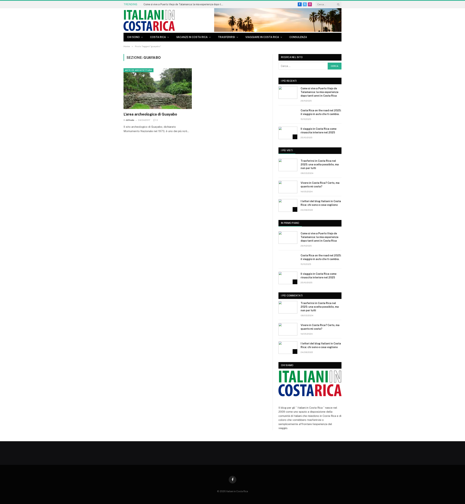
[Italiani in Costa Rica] (149, 20)
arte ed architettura (138, 70)
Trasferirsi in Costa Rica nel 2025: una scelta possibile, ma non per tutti (320, 164)
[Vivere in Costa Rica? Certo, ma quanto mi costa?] (287, 187)
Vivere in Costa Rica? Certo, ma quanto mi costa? (320, 184)
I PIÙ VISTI (287, 150)
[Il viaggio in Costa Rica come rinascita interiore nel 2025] (287, 133)
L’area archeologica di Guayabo (150, 114)
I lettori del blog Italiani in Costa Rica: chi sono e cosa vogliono (321, 203)
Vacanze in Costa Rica (192, 37)
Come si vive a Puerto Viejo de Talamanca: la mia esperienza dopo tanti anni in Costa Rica (184, 4)
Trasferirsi (226, 37)
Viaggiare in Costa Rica (262, 37)
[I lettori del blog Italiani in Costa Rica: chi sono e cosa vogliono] (287, 205)
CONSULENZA (298, 37)
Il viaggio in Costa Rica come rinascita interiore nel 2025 (318, 130)
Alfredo (130, 120)
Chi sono (133, 37)
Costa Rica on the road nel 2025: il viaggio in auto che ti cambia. (321, 112)
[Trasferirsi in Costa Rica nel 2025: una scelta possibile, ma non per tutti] (287, 165)
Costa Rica (158, 37)
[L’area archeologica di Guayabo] (158, 88)
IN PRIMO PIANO (290, 223)
